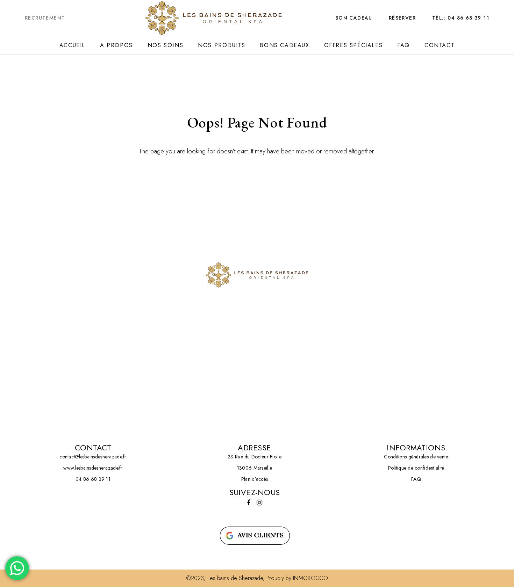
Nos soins (165, 45)
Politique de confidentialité (416, 467)
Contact (439, 45)
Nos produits (221, 45)
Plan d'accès (254, 479)
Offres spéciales (353, 45)
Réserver (402, 17)
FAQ (403, 45)
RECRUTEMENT (45, 17)
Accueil (72, 45)
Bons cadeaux (284, 45)
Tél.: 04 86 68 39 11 (460, 17)
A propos (116, 45)
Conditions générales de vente (416, 456)
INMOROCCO (310, 578)
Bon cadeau (353, 17)
